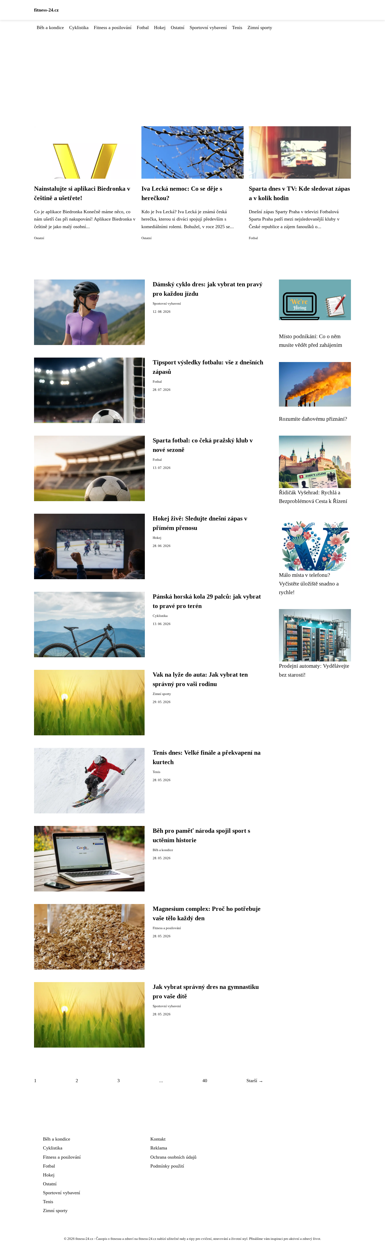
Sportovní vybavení (208, 27)
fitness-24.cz (46, 10)
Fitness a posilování (112, 27)
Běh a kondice (50, 27)
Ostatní (177, 27)
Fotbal (143, 27)
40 (204, 1080)
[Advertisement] (192, 70)
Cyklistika (79, 27)
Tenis (237, 27)
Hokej (160, 27)
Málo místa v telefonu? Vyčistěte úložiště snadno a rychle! (309, 583)
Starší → (254, 1080)
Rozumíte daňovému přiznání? (313, 419)
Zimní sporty (260, 27)
